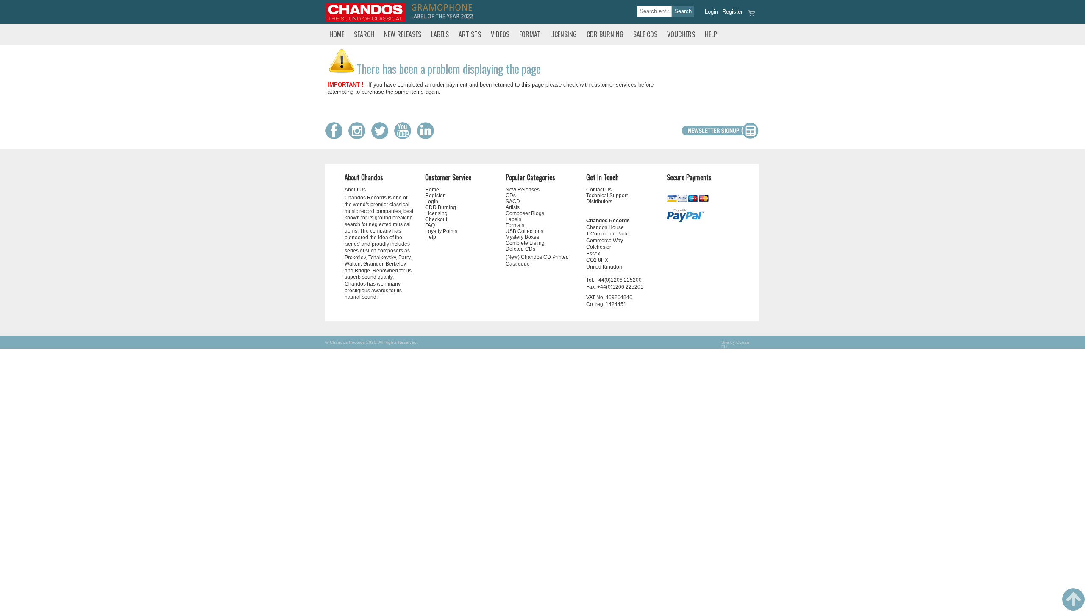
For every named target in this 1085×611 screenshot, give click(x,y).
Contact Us (599, 190)
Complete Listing (525, 243)
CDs (511, 196)
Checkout (436, 219)
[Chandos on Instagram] (359, 137)
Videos (500, 34)
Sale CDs (645, 34)
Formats (515, 225)
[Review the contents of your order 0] (751, 16)
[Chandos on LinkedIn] (427, 137)
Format (529, 34)
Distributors (599, 202)
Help (711, 34)
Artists (470, 34)
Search (364, 34)
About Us (355, 190)
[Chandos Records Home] (365, 20)
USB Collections (524, 231)
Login (711, 11)
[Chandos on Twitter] (381, 137)
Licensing (563, 34)
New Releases (402, 34)
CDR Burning (605, 34)
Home (336, 34)
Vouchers (681, 34)
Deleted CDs (520, 249)
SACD (513, 202)
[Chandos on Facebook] (336, 137)
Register (732, 11)
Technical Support (607, 196)
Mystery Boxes (522, 237)
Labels (440, 34)
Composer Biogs (525, 213)
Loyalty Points (441, 231)
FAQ (430, 225)
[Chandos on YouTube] (404, 137)
